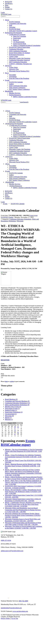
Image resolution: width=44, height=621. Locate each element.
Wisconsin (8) (9, 416)
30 (15, 427)
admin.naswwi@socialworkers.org (12, 551)
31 (18, 427)
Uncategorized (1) (11, 414)
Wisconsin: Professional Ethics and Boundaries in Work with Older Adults (23, 523)
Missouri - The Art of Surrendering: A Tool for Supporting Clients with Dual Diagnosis (23, 451)
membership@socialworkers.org (11, 608)
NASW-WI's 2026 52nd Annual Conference (23, 487)
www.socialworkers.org (20, 611)
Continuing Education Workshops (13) (17, 403)
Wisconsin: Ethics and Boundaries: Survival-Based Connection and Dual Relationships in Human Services (23, 510)
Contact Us (8, 9)
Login (3, 12)
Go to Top (14, 618)
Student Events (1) (11, 410)
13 (15, 430)
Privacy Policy (6, 618)
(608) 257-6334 (6, 540)
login (6, 381)
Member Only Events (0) (13, 406)
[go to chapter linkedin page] (4, 597)
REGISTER (5, 360)
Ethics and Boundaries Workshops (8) (17, 405)
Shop (6, 5)
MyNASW (8, 2)
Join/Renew (9, 3)
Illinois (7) (8, 417)
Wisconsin (20, 221)
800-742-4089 (23, 601)
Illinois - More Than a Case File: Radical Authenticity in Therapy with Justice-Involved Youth (23, 482)
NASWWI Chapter (7, 217)
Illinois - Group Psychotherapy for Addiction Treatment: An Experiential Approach (23, 457)
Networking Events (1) (12, 408)
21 (18, 432)
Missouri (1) (9, 419)
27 (15, 434)
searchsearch (24, 102)
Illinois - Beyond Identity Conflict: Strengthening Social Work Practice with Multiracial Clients (23, 491)
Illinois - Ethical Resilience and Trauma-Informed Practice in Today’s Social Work (24, 478)
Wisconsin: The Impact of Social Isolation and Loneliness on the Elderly (23, 527)
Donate (7, 7)
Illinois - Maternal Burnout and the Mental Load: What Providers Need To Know (22, 466)
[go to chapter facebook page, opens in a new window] (9, 597)
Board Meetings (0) (11, 399)
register (12, 381)
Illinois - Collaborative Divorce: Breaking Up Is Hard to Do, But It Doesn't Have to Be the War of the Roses (23, 504)
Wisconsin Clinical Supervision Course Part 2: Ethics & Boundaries (23, 500)
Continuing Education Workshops (20, 219)
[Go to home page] (6, 14)
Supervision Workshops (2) (14, 412)
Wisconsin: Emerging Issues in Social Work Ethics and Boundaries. (22, 520)
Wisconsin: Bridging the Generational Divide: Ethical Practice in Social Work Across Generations (23, 515)
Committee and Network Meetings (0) (17, 401)
